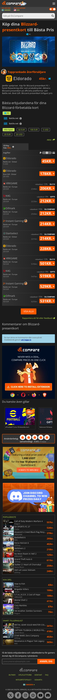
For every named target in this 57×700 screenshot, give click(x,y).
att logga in (26, 339)
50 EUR (21, 129)
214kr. (46, 223)
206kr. (46, 188)
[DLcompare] (29, 669)
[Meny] (53, 3)
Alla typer (8, 129)
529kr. (46, 286)
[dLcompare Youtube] (39, 695)
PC (8, 113)
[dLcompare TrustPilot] (32, 695)
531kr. (46, 301)
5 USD (45, 129)
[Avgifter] (46, 152)
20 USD (19, 134)
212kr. (46, 200)
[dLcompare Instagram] (24, 695)
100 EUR (34, 129)
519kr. (46, 276)
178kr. (46, 173)
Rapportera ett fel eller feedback (37, 318)
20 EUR (7, 134)
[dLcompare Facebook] (17, 695)
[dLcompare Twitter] (9, 695)
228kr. (46, 248)
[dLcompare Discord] (47, 695)
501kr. (46, 263)
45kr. (47, 161)
